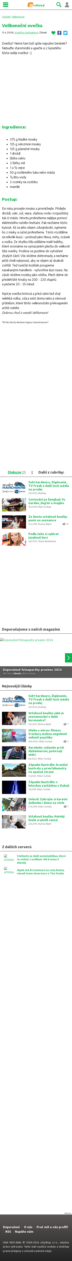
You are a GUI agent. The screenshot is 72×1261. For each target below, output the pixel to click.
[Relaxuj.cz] (36, 5)
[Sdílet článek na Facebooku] (59, 33)
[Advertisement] (36, 91)
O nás (28, 1227)
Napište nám (24, 1231)
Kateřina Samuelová (26, 32)
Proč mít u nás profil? (52, 1227)
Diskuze (14, 472)
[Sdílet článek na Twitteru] (65, 33)
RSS (8, 1231)
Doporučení (11, 1227)
